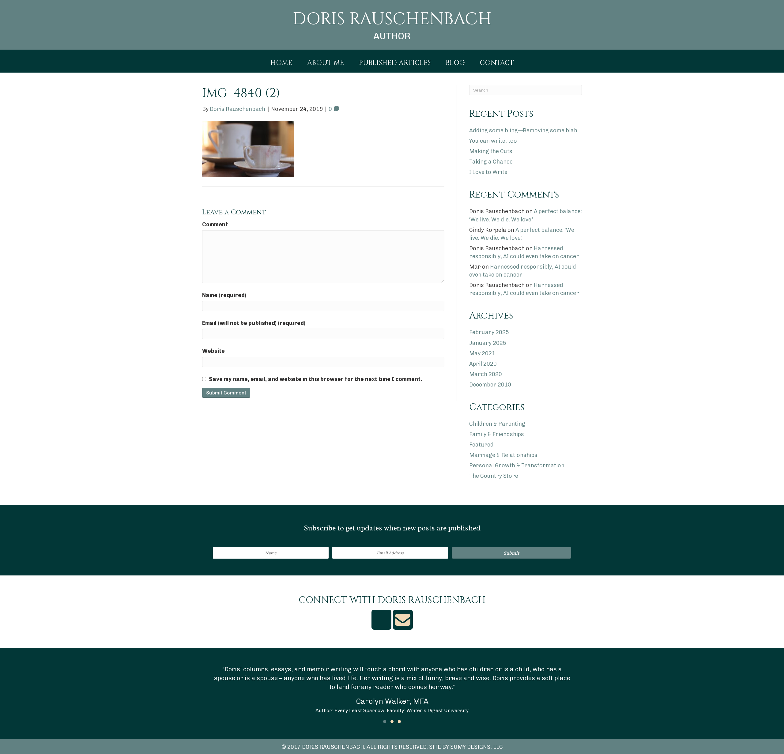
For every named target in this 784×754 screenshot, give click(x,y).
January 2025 (487, 343)
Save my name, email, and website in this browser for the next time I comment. (315, 379)
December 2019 (490, 384)
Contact (497, 63)
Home (281, 63)
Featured (481, 444)
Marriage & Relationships (503, 455)
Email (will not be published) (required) (253, 323)
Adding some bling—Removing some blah (523, 130)
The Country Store (493, 476)
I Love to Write (488, 172)
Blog (455, 63)
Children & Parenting (497, 423)
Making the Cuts (490, 151)
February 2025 (489, 332)
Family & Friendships (496, 434)
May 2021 (482, 353)
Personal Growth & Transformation (516, 465)
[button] (511, 553)
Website (213, 351)
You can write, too (493, 141)
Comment (215, 224)
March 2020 (485, 374)
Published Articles (395, 63)
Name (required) (224, 295)
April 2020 (483, 363)
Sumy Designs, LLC (476, 747)
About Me (325, 63)
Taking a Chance (491, 161)
